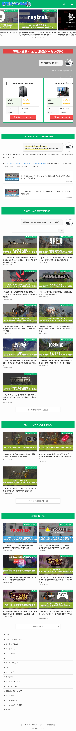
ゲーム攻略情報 (11, 700)
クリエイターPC (11, 686)
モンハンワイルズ (12, 663)
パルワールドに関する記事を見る (38, 501)
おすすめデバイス (12, 695)
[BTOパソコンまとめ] (16, 4)
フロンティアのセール (14, 163)
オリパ (8, 709)
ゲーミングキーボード (14, 639)
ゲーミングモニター (13, 644)
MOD (7, 634)
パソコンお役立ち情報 (14, 705)
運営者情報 (50, 725)
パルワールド (10, 653)
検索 (61, 231)
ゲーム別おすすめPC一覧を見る (38, 410)
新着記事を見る (38, 626)
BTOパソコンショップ (14, 691)
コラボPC (9, 677)
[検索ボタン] (64, 4)
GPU (7, 658)
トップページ (26, 725)
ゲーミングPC (11, 672)
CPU (7, 667)
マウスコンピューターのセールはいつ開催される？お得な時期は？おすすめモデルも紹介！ (45, 177)
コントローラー (11, 649)
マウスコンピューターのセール (35, 163)
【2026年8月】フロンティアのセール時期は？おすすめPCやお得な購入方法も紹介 (45, 192)
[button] (32, 37)
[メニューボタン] (72, 4)
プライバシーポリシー (38, 725)
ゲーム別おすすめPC (13, 681)
